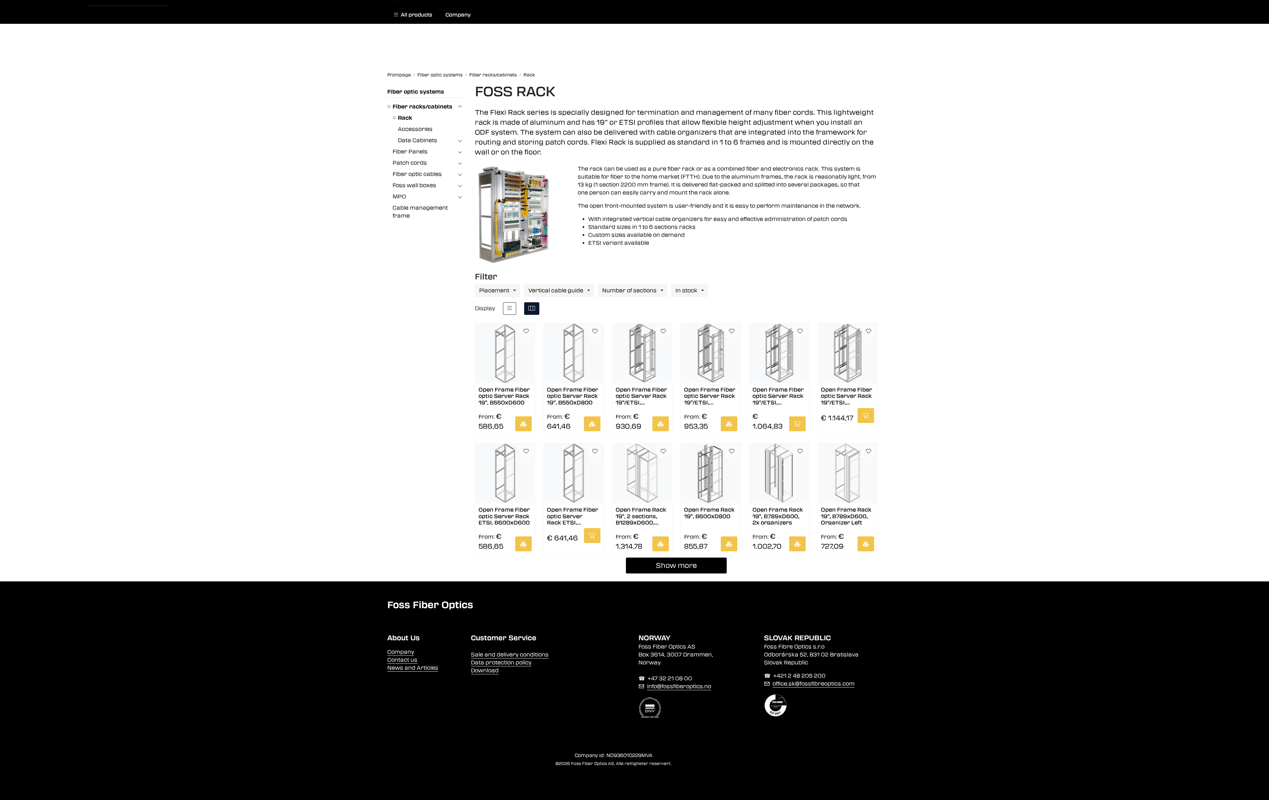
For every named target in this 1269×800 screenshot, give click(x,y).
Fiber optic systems (415, 92)
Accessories (415, 129)
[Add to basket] (523, 423)
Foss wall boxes (414, 185)
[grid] (531, 308)
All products (415, 15)
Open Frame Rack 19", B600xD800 (709, 513)
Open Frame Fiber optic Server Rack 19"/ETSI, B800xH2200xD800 (778, 396)
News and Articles (412, 668)
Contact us (402, 660)
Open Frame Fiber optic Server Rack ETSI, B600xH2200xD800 (572, 516)
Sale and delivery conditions (510, 655)
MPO (399, 196)
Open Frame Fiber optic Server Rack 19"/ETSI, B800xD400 (641, 396)
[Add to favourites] (526, 331)
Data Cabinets (417, 140)
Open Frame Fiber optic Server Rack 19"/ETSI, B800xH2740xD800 (847, 396)
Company (458, 15)
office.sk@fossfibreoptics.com (814, 684)
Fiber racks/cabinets (422, 107)
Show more (676, 565)
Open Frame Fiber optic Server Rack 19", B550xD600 (504, 396)
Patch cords (410, 163)
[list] (509, 308)
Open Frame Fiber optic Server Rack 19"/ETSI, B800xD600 (709, 396)
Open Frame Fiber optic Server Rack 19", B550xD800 (572, 396)
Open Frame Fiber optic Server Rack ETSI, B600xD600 (504, 516)
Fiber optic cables (417, 174)
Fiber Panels (410, 151)
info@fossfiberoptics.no (679, 686)
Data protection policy (501, 662)
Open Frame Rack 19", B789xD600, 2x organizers (777, 516)
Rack (405, 118)
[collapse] (460, 107)
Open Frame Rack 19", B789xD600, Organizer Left (846, 516)
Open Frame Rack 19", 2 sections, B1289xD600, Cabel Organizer (641, 516)
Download (485, 670)
